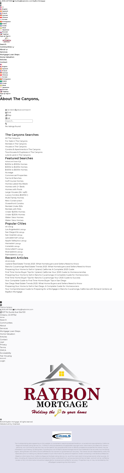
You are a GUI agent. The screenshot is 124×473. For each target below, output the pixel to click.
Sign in (8, 36)
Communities (6, 47)
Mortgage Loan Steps (9, 54)
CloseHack (16, 424)
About (2, 49)
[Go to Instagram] (0, 5)
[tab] (62, 112)
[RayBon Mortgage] (62, 417)
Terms (3, 347)
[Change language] (2, 7)
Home (2, 317)
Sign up (2, 36)
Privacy (3, 344)
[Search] (6, 124)
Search (3, 44)
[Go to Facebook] (0, 3)
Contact (3, 62)
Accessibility (5, 353)
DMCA (3, 350)
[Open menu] (0, 96)
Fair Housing (6, 356)
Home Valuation (7, 57)
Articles (3, 60)
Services (4, 52)
